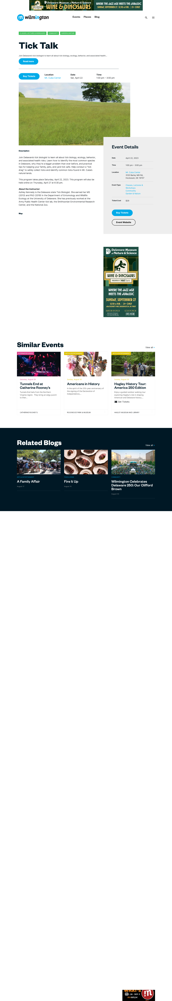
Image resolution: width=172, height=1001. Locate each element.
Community (131, 191)
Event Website (123, 222)
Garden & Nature (133, 193)
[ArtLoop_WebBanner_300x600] (121, 282)
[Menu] (153, 18)
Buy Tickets (29, 76)
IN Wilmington (33, 17)
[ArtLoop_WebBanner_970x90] (86, 5)
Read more (28, 61)
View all (149, 347)
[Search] (146, 18)
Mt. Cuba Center (53, 78)
